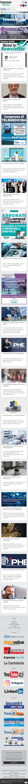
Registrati (14, 762)
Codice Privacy (14, 772)
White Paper (14, 623)
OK (26, 782)
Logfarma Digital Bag (14, 628)
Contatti (14, 626)
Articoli (14, 621)
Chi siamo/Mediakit (14, 624)
